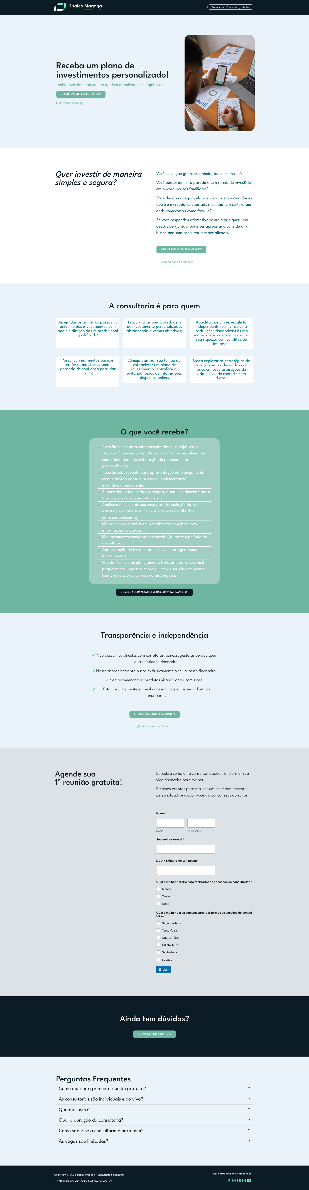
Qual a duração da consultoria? (91, 1120)
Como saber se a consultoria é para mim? (101, 1131)
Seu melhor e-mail (170, 839)
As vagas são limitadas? (83, 1141)
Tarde (166, 896)
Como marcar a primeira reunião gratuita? (102, 1088)
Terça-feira (169, 930)
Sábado (167, 959)
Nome (159, 830)
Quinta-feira (170, 945)
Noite (165, 903)
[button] (174, 260)
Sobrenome (194, 830)
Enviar (163, 969)
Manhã (166, 889)
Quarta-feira (170, 937)
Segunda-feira (171, 923)
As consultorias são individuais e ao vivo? (101, 1099)
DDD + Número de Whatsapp (177, 860)
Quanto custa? (74, 1109)
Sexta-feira (169, 952)
